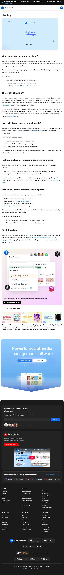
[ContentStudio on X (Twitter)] (26, 546)
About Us (44, 515)
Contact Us (45, 531)
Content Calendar (26, 491)
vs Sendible (45, 505)
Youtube (50, 479)
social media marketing (10, 178)
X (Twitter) (20, 479)
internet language (12, 116)
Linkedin (40, 479)
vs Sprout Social (46, 496)
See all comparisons (47, 507)
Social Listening (6, 500)
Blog (23, 515)
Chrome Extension (26, 529)
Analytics (4, 496)
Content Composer (27, 498)
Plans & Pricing (46, 517)
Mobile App (25, 527)
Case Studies (25, 524)
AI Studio (4, 493)
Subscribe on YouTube (11, 444)
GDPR (25, 566)
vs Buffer (44, 498)
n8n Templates (5, 527)
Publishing (4, 491)
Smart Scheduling (26, 493)
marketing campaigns (36, 130)
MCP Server (5, 517)
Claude (3, 520)
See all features (26, 505)
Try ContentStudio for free (12, 302)
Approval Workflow (27, 500)
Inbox (3, 498)
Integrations (5, 524)
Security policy (41, 566)
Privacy (15, 566)
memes (20, 130)
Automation (25, 496)
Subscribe (55, 419)
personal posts (33, 237)
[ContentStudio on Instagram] (30, 546)
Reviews (44, 520)
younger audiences (23, 201)
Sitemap (48, 566)
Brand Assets (45, 529)
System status (32, 566)
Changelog (4, 529)
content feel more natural (36, 210)
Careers (44, 522)
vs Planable (45, 503)
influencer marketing (44, 237)
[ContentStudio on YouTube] (37, 546)
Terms (21, 566)
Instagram (30, 479)
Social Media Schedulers (53, 474)
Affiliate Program (46, 527)
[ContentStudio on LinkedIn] (33, 546)
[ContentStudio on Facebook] (23, 546)
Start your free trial (24, 360)
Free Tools (25, 522)
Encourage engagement (11, 206)
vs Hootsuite (45, 493)
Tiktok (58, 479)
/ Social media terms (7, 12)
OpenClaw (4, 522)
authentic (55, 240)
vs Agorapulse (45, 500)
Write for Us (45, 524)
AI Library (24, 503)
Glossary (24, 520)
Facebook (10, 479)
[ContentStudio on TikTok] (40, 546)
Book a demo (40, 360)
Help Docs (24, 517)
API (2, 515)
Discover (4, 503)
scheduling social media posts (26, 86)
